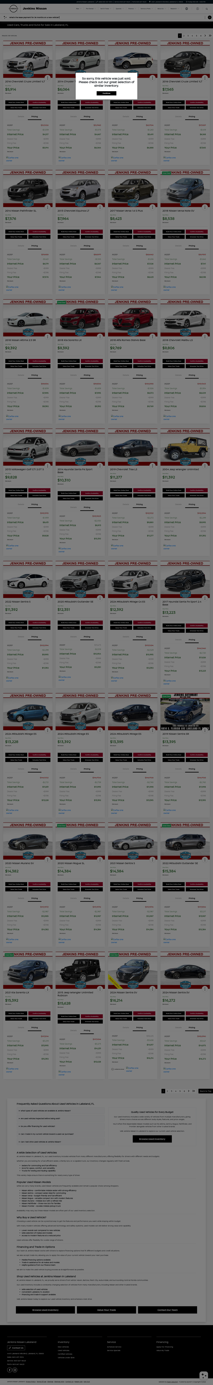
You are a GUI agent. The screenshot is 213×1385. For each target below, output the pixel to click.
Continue (106, 93)
